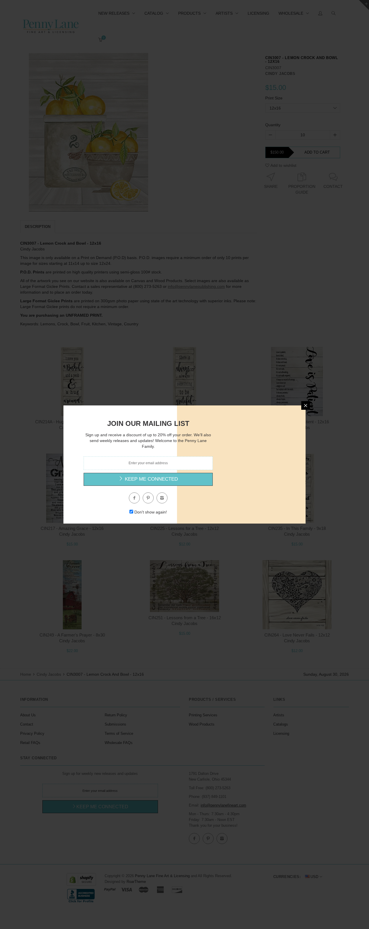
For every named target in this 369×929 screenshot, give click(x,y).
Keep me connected (150, 479)
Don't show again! (150, 512)
